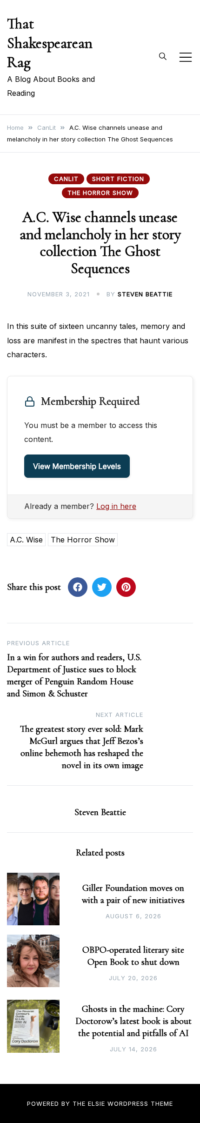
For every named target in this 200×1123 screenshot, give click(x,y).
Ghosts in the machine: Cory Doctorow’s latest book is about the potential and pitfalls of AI (133, 1021)
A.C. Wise (26, 539)
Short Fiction (118, 178)
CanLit (66, 178)
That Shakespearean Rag (50, 42)
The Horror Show (100, 192)
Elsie (96, 1103)
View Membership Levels (77, 466)
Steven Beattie (145, 294)
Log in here (116, 506)
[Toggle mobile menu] (185, 57)
